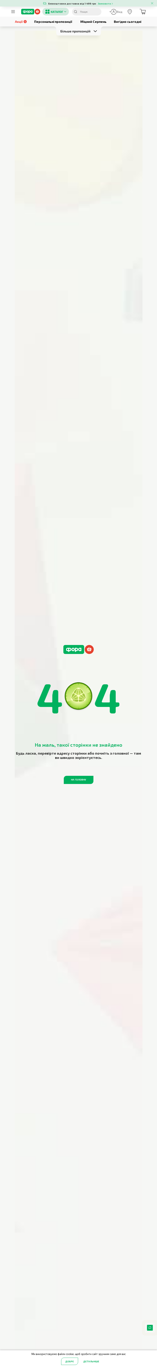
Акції (19, 21)
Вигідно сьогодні (127, 21)
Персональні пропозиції (53, 21)
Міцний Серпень (93, 21)
